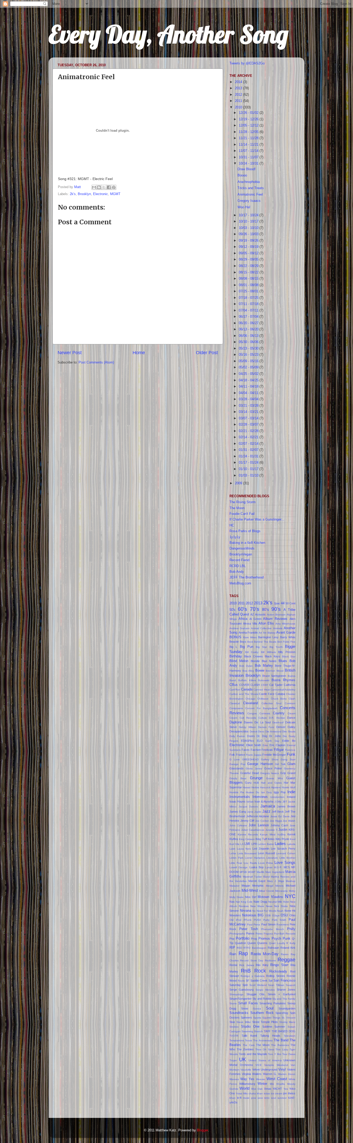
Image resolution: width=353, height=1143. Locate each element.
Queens (262, 943)
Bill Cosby (252, 652)
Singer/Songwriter (240, 998)
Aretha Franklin (248, 632)
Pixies (259, 933)
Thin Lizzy (281, 1049)
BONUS (235, 637)
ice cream (276, 1093)
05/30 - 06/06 (249, 342)
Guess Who (274, 778)
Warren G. (270, 1073)
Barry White (288, 637)
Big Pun (246, 647)
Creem (233, 717)
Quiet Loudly (277, 943)
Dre (285, 736)
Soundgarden (287, 1008)
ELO (260, 740)
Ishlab (250, 801)
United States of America (265, 1060)
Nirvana (245, 910)
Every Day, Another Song (168, 34)
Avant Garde (285, 632)
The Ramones (280, 1045)
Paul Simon (268, 924)
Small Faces (248, 1003)
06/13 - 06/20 (249, 329)
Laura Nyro (244, 848)
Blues (283, 661)
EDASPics (247, 740)
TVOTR (233, 1035)
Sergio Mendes (265, 989)
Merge (269, 885)
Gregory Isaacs (248, 201)
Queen (251, 943)
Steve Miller (243, 1022)
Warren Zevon (286, 1074)
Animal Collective (261, 628)
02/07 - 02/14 (249, 444)
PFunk (247, 919)
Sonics (257, 1008)
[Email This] (94, 187)
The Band (281, 1040)
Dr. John (275, 736)
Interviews (260, 797)
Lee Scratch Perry (283, 848)
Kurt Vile (234, 844)
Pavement (283, 924)
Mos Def (250, 897)
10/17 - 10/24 (249, 215)
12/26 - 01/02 (249, 113)
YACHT (277, 1088)
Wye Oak (257, 1088)
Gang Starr (288, 759)
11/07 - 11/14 (249, 151)
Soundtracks (238, 1013)
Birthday (235, 656)
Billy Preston (286, 652)
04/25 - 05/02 (249, 374)
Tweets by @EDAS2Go (247, 63)
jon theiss (289, 1093)
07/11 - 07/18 (249, 304)
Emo (265, 745)
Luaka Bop (256, 867)
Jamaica (267, 806)
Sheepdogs (236, 994)
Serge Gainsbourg (241, 989)
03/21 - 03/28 (249, 405)
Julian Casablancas (253, 829)
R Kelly (290, 943)
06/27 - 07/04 (249, 316)
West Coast (276, 1079)
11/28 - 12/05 (249, 132)
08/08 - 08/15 (249, 278)
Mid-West (250, 890)
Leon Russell (266, 853)
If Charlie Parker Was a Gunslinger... (256, 519)
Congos (252, 713)
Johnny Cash (279, 825)
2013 (239, 88)
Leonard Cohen (285, 853)
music (246, 1097)
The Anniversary (262, 1040)
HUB (256, 782)
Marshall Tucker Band (256, 876)
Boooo (242, 175)
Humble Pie (236, 792)
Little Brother (287, 857)
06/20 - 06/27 (249, 323)
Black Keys (272, 656)
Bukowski (263, 680)
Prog (254, 938)
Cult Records (248, 717)
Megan (246, 885)
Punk (286, 938)
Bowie (259, 670)
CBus (233, 685)
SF (247, 980)
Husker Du (252, 792)
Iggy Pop (280, 792)
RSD (239, 947)
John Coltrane (238, 825)
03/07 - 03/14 (249, 418)
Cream (291, 713)
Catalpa (280, 693)
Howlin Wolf (288, 787)
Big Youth (276, 646)
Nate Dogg (260, 901)
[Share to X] (103, 187)
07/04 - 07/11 (249, 310)
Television (289, 1035)
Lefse (232, 853)
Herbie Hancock (260, 787)
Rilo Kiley (262, 965)
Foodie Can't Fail (242, 514)
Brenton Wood (274, 670)
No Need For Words (264, 910)
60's (242, 609)
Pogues (268, 933)
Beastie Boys (237, 641)
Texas (248, 1040)
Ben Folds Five (286, 641)
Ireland (291, 796)
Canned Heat (262, 689)
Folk (232, 754)
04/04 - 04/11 (249, 393)
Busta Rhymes (283, 680)
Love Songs (284, 862)
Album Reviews (275, 619)
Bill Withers (268, 652)
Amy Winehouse (285, 623)
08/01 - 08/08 (249, 285)
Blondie (255, 661)
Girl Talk (280, 764)
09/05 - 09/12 (249, 253)
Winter (262, 1084)
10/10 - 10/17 (249, 221)
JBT (284, 801)
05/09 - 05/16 (249, 361)
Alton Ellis (266, 623)
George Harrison (260, 764)
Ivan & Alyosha (264, 801)
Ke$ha (282, 834)
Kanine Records (248, 834)
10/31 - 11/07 (249, 157)
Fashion (256, 749)
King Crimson (247, 839)
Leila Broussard (247, 853)
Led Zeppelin (260, 848)
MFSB (243, 872)
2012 (239, 95)
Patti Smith (279, 919)
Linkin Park (236, 857)
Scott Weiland (258, 985)
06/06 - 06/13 (249, 336)
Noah (280, 910)
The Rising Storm (242, 502)
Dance (291, 717)
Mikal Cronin (266, 890)
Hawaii (246, 787)
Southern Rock (262, 1013)
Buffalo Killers (247, 680)
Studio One (250, 1026)
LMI (247, 844)
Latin (232, 848)
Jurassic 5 (271, 829)
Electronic (100, 194)
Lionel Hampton (255, 857)
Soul (269, 1008)
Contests (264, 713)
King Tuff (261, 839)
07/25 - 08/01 (249, 291)
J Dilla (277, 801)
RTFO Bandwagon (254, 947)
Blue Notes (269, 661)
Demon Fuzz (266, 727)
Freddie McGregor (274, 754)
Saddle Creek (259, 980)
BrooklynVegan (240, 554)
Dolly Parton (237, 736)
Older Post (207, 352)
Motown (263, 897)
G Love (234, 759)
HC (231, 525)
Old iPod (235, 919)
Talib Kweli (249, 1035)
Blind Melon (238, 661)
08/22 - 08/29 (249, 266)
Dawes (248, 722)
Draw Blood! (246, 169)
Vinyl (282, 1069)
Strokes (234, 1026)
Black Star (289, 656)
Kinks (271, 839)
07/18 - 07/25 (249, 298)
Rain (232, 954)
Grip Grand (287, 773)
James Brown (286, 806)
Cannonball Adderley (283, 689)
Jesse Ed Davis (279, 816)
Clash (292, 698)
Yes (285, 1088)
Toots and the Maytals (253, 1054)
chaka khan (256, 1093)
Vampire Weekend (276, 1065)
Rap (243, 953)
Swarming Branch (252, 1031)
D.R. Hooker (277, 717)
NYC (290, 896)
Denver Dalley (285, 727)
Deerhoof (277, 722)
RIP (232, 947)
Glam (291, 764)
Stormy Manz (287, 1022)
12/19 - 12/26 (249, 119)
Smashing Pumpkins (272, 1003)
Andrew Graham (239, 628)
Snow (244, 1008)
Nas (232, 901)
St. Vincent (288, 1017)
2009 (239, 483)
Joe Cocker (262, 820)
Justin (282, 830)
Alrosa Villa (250, 623)
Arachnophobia (248, 182)
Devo (261, 731)
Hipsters (276, 787)
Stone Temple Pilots (265, 1021)
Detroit (253, 731)
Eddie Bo (288, 740)
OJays (276, 915)
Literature (272, 857)
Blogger (202, 1130)
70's (254, 609)
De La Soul (262, 722)
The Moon (236, 508)
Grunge (256, 778)
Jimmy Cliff (247, 820)
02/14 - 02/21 (249, 437)
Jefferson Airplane (257, 816)
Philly (291, 929)
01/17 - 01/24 (249, 462)
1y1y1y (234, 537)
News (269, 906)
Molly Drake (236, 897)
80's (265, 609)
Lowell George (238, 867)
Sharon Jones (286, 989)
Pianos (250, 933)
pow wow (257, 1097)
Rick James (246, 965)
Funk (291, 754)
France (240, 754)
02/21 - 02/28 (249, 431)
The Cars (248, 1045)
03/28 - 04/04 (249, 399)
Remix (233, 965)
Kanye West (268, 834)
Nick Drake (281, 906)
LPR (254, 843)
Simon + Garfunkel (281, 994)
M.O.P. (278, 867)
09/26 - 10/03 (249, 234)
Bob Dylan (246, 665)
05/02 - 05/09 (249, 367)
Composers (236, 708)
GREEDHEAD (250, 759)
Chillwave (262, 698)
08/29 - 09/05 (249, 259)
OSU (284, 915)
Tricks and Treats (250, 188)
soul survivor (279, 1097)
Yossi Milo (242, 1093)
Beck (250, 641)
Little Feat (235, 863)
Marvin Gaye (256, 880)
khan (232, 1097)
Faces (246, 749)
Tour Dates (288, 1054)
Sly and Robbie (262, 998)
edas (267, 1093)
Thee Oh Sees (264, 1049)
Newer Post (70, 352)
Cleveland (250, 703)
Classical (234, 703)
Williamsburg (247, 1083)
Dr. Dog (262, 736)
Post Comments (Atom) (96, 362)
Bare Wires (250, 637)
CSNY (264, 685)
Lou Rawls (250, 863)
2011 (239, 101)
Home (139, 352)
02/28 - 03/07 (249, 424)
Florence (290, 749)
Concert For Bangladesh (261, 708)
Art (260, 632)
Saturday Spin (238, 984)
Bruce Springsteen (274, 675)
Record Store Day (251, 960)
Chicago (250, 698)
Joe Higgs (276, 820)
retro (267, 1097)
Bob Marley (264, 665)
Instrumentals (239, 797)
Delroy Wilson (247, 727)
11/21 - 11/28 (249, 138)
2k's (73, 194)
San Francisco (284, 980)
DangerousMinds (242, 548)
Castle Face (266, 693)
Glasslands (236, 768)
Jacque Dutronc (248, 806)
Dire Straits (288, 731)
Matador (234, 885)
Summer (279, 1026)
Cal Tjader (276, 684)
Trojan (233, 1060)
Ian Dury (266, 792)
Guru (248, 782)
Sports (257, 1017)
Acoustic (260, 614)
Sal (270, 980)
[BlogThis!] (99, 187)
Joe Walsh (289, 820)
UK (242, 1059)
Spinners (246, 1017)
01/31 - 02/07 (249, 450)
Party (266, 919)
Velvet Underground (264, 1069)
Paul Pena (253, 924)
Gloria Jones (254, 768)
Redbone (270, 960)
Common (290, 703)
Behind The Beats (265, 641)
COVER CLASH (249, 684)
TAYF (267, 1031)
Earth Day (272, 740)
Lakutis (291, 844)
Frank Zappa (254, 754)
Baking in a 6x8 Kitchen (247, 543)
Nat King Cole (244, 901)
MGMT (115, 194)
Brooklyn (84, 194)
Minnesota (281, 890)
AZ (252, 614)
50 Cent (290, 603)
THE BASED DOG (283, 1031)
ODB (268, 915)
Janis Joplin (254, 811)
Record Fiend (239, 560)
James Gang (237, 811)
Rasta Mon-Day (265, 954)
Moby (292, 890)
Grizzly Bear (237, 778)
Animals (277, 628)
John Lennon (258, 825)
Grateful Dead (249, 773)
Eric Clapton (278, 745)
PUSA (257, 919)
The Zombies (245, 1049)
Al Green (255, 618)
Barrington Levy (268, 637)
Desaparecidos (239, 731)
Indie (291, 792)
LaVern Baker (266, 844)
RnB (246, 971)
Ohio (292, 915)
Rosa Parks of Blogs (244, 531)
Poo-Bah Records (284, 933)
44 (283, 603)
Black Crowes (253, 656)
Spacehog (281, 1012)
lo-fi (239, 1097)
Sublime (267, 1026)
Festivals (267, 749)
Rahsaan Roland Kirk (281, 947)
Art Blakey (269, 632)
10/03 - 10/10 (249, 228)
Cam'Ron (234, 689)
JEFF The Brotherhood (246, 577)
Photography (237, 933)
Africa (243, 619)
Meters (279, 885)
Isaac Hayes (237, 801)
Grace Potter (273, 768)
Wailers (257, 1073)
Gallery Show (269, 759)
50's (232, 610)
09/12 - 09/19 (249, 247)
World (244, 1088)
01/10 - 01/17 (249, 469)
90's (276, 609)
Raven (285, 954)
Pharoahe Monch (272, 929)
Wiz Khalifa (277, 1083)
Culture (262, 717)
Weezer (260, 1079)
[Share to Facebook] (108, 187)
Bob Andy (236, 572)
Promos (264, 938)
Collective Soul (272, 703)
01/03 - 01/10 (249, 475)
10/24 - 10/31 (249, 163)
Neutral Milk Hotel (278, 901)
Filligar (279, 750)
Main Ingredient (274, 872)
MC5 (287, 867)
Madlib (260, 872)
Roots (241, 980)
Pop (231, 938)
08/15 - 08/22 (249, 272)
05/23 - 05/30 (249, 348)
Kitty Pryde (282, 839)
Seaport (290, 985)
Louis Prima (265, 863)
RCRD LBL (237, 566)
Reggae (286, 959)
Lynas (268, 867)
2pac (277, 603)
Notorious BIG (253, 915)
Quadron (240, 943)
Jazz (266, 811)
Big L (233, 646)
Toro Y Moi (274, 1054)
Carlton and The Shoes (243, 694)
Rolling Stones (275, 975)
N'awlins (277, 897)
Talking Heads (270, 1035)
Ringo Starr (279, 965)
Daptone (235, 722)
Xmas (267, 1088)
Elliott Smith (253, 745)
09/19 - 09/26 (249, 240)
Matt (78, 187)
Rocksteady (278, 971)
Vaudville (246, 1069)
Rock (260, 971)
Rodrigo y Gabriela (253, 976)
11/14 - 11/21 (249, 144)
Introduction (277, 797)
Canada (246, 689)
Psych (276, 938)
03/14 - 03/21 (249, 412)
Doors (251, 736)
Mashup (290, 881)
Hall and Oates (271, 782)
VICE (259, 1065)
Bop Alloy (248, 670)
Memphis (258, 885)
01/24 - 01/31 (249, 456)
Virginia (246, 1073)
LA (242, 844)
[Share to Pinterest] (113, 187)
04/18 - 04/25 (249, 380)
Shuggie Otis (256, 994)
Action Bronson (276, 614)
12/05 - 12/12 (249, 125)
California (289, 684)
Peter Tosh (248, 929)
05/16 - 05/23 (249, 355)
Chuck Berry (279, 698)
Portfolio (242, 938)
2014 (239, 82)
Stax (232, 1021)
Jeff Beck (278, 811)
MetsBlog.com (240, 583)
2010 (239, 107)
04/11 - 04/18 (249, 386)
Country (279, 713)
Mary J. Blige (275, 881)
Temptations (236, 1040)
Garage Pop (237, 764)
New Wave (257, 906)
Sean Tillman (276, 985)
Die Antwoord (273, 731)
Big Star (261, 646)
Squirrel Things (271, 1017)
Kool (292, 839)
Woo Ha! (243, 207)
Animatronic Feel (250, 194)
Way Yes (247, 1079)
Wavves (234, 1079)
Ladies (280, 843)
